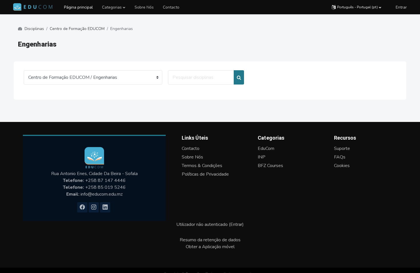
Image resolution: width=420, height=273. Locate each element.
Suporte (342, 148)
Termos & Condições (202, 165)
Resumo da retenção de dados (210, 240)
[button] (356, 7)
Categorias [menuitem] (112, 7)
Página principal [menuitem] (78, 7)
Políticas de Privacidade (205, 174)
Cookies (342, 165)
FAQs (339, 157)
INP (261, 157)
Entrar (401, 7)
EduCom (266, 148)
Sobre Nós (192, 157)
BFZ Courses (270, 165)
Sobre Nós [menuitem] (144, 7)
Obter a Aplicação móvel (210, 247)
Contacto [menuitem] (171, 7)
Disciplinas (34, 28)
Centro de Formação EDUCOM (77, 28)
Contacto (190, 148)
